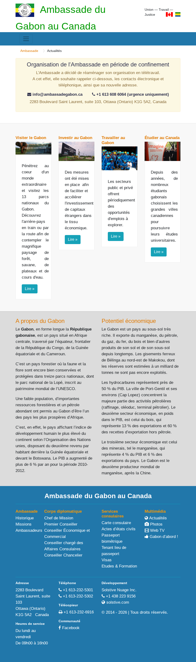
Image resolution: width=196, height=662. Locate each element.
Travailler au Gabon (113, 140)
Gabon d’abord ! (163, 536)
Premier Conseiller (60, 524)
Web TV (156, 530)
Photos (156, 524)
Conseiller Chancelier (63, 555)
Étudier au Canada (162, 137)
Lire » (29, 289)
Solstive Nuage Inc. (119, 590)
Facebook (71, 628)
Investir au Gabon (75, 137)
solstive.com (117, 602)
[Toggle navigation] (26, 39)
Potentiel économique (129, 321)
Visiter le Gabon (31, 137)
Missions (24, 524)
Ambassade (29, 51)
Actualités (157, 518)
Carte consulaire (116, 523)
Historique (25, 518)
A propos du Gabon (40, 321)
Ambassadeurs (29, 530)
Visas (107, 560)
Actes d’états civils (119, 529)
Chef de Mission (58, 518)
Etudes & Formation (119, 566)
